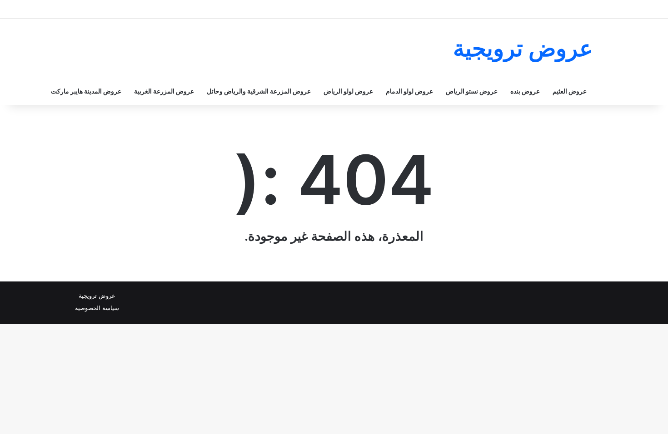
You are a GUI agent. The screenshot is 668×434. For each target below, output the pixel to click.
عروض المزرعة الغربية (164, 91)
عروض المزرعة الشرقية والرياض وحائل (259, 91)
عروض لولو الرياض (348, 91)
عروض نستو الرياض (472, 91)
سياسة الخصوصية (97, 307)
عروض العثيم (570, 91)
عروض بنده (525, 91)
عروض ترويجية (97, 295)
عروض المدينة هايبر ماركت (86, 91)
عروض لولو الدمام (409, 91)
